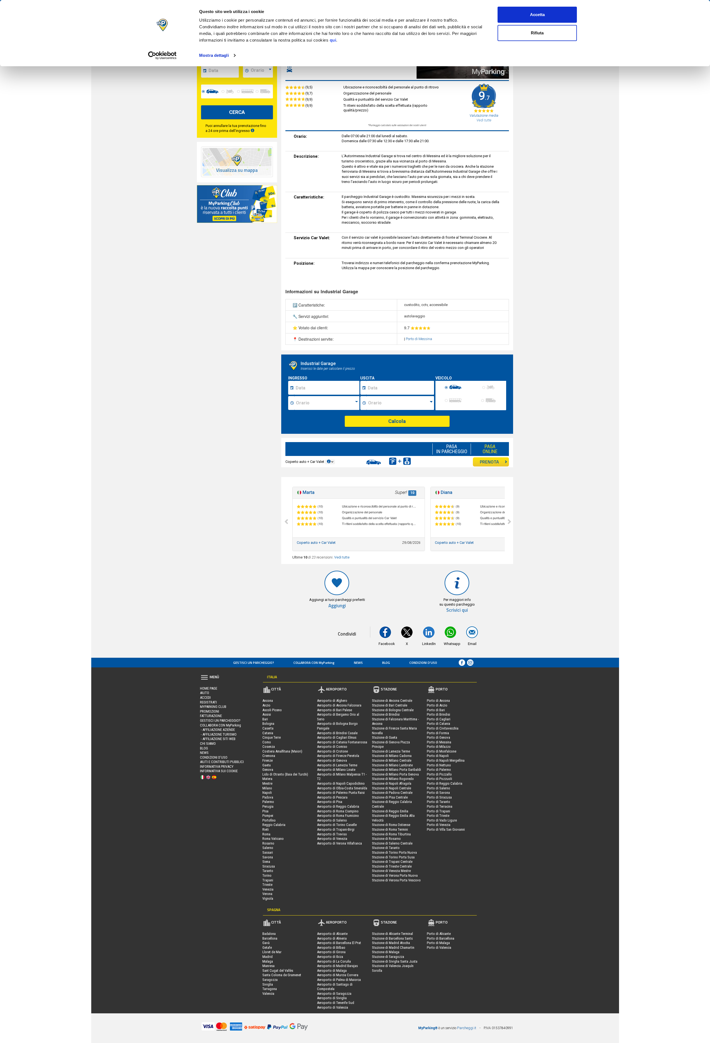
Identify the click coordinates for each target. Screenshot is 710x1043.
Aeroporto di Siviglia (332, 998)
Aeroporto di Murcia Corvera (337, 975)
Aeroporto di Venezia (332, 839)
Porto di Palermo (439, 769)
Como (266, 742)
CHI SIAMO (208, 743)
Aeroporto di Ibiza (330, 957)
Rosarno (268, 843)
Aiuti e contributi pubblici (222, 762)
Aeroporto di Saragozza (334, 993)
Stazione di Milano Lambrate (392, 765)
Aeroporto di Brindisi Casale (337, 733)
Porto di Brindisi (438, 714)
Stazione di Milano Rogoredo (393, 779)
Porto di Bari (436, 710)
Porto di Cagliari (438, 719)
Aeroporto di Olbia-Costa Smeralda (342, 788)
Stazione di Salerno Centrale (392, 843)
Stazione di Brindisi (386, 714)
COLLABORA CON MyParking (313, 662)
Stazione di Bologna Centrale (393, 710)
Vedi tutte (341, 557)
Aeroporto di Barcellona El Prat (339, 943)
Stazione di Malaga (385, 952)
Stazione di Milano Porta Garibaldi (396, 769)
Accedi (205, 697)
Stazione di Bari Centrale (389, 705)
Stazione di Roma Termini (390, 829)
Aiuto (204, 693)
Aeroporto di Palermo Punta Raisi (341, 792)
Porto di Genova (438, 737)
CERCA (237, 112)
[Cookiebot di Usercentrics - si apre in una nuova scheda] (162, 55)
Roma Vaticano (273, 839)
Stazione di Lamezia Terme (391, 751)
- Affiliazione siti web (217, 739)
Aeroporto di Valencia (332, 1007)
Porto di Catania (438, 723)
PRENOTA (489, 461)
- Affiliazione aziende (217, 730)
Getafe (267, 947)
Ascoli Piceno (272, 710)
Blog (386, 662)
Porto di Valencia (439, 947)
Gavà (266, 943)
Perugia (267, 806)
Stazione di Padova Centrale (392, 792)
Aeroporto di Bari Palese (334, 710)
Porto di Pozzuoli (439, 779)
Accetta (537, 14)
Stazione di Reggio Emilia (390, 811)
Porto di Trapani (438, 811)
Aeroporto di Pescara (332, 797)
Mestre (267, 783)
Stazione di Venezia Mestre (391, 871)
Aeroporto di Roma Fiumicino (338, 816)
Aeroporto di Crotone (332, 751)
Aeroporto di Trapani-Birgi (335, 829)
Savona (267, 857)
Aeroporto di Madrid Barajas (337, 966)
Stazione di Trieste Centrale (392, 866)
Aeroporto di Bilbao (331, 947)
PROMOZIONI (209, 711)
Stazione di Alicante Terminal (392, 934)
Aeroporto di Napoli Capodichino (341, 783)
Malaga (267, 961)
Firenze (267, 760)
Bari (265, 719)
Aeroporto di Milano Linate (336, 769)
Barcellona (269, 938)
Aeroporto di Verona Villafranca (339, 843)
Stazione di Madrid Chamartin (393, 947)
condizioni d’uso (423, 662)
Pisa (265, 811)
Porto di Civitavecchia (442, 728)
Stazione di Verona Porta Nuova (395, 875)
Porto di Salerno (438, 788)
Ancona (267, 700)
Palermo (268, 802)
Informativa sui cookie (219, 771)
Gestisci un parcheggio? (253, 662)
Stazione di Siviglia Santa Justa (394, 961)
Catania (267, 733)
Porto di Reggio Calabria (444, 783)
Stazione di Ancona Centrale (392, 700)
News (358, 662)
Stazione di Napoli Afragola (391, 783)
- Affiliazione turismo (218, 734)
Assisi (266, 714)
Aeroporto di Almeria (332, 938)
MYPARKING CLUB (213, 707)
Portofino (269, 820)
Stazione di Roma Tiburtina (391, 834)
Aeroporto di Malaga (332, 970)
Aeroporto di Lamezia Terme (337, 765)
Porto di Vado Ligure (442, 820)
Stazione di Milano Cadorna (392, 756)
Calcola (397, 421)
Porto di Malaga (438, 943)
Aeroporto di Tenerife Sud (335, 1003)
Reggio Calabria (273, 825)
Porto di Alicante (439, 934)
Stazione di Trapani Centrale (392, 862)
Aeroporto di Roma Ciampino (338, 811)
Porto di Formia (438, 733)
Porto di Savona (438, 792)
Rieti (265, 829)
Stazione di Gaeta (384, 737)
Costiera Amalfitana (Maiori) (282, 751)
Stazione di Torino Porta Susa (393, 857)
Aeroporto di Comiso (332, 746)
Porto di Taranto (438, 802)
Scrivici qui (457, 610)
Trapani (267, 880)
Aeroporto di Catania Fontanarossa (342, 742)
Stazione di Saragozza (388, 957)
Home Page (208, 688)
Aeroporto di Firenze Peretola (338, 756)
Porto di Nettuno (439, 765)
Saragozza (270, 980)
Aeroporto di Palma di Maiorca (339, 980)
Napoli (267, 792)
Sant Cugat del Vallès (277, 970)
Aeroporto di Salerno (332, 820)
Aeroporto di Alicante (332, 934)
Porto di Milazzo (439, 746)
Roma (266, 834)
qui (333, 40)
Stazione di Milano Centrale (391, 760)
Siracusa (268, 866)
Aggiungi (337, 605)
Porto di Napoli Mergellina (446, 760)
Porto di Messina (419, 339)
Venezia (267, 889)
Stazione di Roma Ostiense (391, 825)
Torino (267, 875)
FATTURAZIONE (211, 716)
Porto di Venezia (438, 825)
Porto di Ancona (438, 700)
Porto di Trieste (438, 816)
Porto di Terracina (439, 806)
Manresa (268, 966)
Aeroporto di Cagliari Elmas (336, 737)
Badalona (269, 934)
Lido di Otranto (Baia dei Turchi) (285, 774)
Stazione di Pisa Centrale (390, 797)
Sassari (267, 852)
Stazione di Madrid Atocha (391, 943)
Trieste (267, 885)
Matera (267, 779)
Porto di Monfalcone (441, 751)
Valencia (268, 993)
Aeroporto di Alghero (332, 700)
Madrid (267, 957)
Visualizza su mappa (237, 170)
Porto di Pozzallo (439, 774)
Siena (266, 862)
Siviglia (267, 984)
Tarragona (269, 989)
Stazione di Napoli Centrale (391, 788)
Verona (267, 894)
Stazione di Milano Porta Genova (395, 774)
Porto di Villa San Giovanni (446, 829)
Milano (267, 788)
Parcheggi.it (466, 1028)
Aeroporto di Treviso (332, 834)
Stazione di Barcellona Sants (392, 938)
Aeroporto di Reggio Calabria (338, 806)
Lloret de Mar (272, 952)
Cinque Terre (271, 737)
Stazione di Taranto (386, 848)
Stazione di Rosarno (386, 839)
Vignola (267, 898)
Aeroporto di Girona (331, 952)
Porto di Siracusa (439, 797)
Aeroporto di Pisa (329, 802)
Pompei (267, 816)
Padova (267, 797)
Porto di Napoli (438, 756)
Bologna (268, 723)
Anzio (266, 705)
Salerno (267, 848)
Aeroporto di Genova (332, 760)
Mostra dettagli (214, 55)
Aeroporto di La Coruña (334, 961)
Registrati (208, 702)
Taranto (267, 871)
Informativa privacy (217, 766)
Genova (267, 769)
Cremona (268, 756)
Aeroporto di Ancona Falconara (339, 705)
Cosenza (268, 746)
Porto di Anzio (437, 705)
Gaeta (266, 765)
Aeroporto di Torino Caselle (337, 825)
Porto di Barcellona (440, 938)
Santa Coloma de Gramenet (281, 975)
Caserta (267, 728)
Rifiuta (537, 32)
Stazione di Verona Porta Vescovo (396, 880)
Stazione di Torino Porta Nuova (394, 852)
